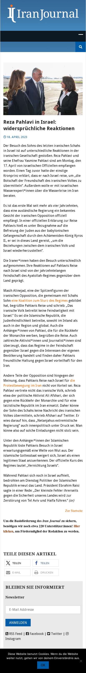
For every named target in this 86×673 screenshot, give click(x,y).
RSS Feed (15, 634)
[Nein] (81, 661)
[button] (17, 563)
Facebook (36, 634)
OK (43, 665)
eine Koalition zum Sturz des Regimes (39, 301)
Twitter (56, 634)
